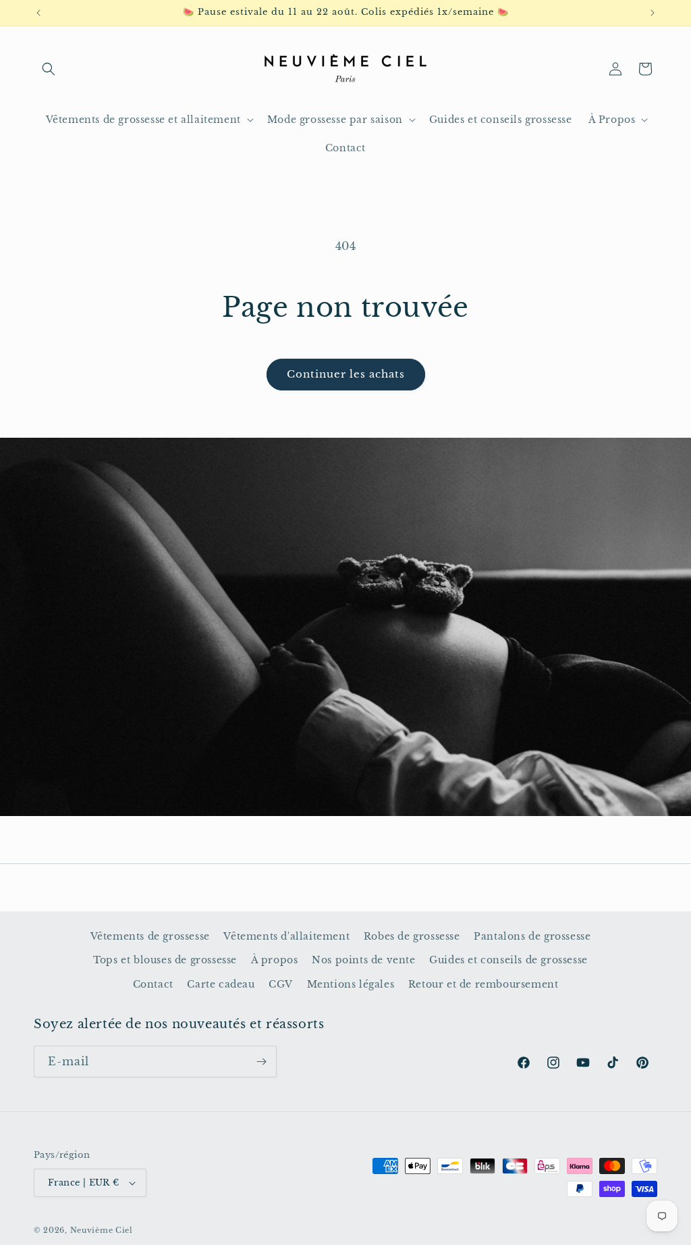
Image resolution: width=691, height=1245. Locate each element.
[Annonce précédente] (38, 13)
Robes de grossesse (412, 936)
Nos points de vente (363, 960)
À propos (274, 960)
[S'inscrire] (261, 1061)
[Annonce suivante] (652, 13)
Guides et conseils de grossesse (508, 960)
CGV (281, 984)
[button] (48, 69)
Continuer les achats (346, 373)
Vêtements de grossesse (150, 936)
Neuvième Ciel (101, 1230)
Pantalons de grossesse (532, 936)
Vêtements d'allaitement (286, 936)
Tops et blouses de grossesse (165, 960)
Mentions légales (351, 984)
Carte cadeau (220, 984)
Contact (153, 984)
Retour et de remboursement (483, 984)
